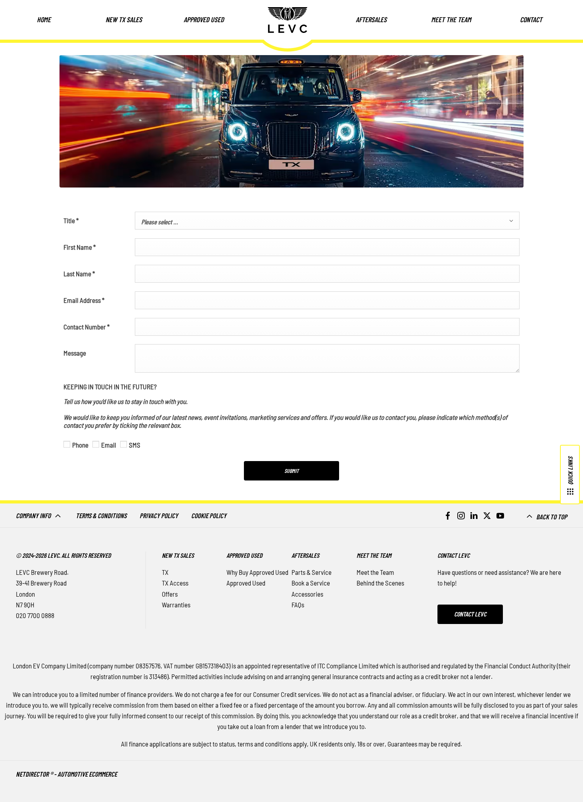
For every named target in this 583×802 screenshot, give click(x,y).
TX (165, 572)
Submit (291, 470)
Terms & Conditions (101, 515)
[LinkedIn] (473, 515)
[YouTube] (500, 515)
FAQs (298, 605)
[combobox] (327, 221)
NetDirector (33, 774)
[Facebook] (447, 515)
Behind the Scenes (380, 583)
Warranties (176, 605)
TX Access (175, 583)
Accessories (307, 594)
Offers (170, 594)
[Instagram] (460, 515)
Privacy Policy (159, 515)
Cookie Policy (208, 515)
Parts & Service (312, 572)
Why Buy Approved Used (257, 572)
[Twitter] (487, 515)
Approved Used (245, 583)
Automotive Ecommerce (87, 774)
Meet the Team (375, 572)
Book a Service (311, 583)
